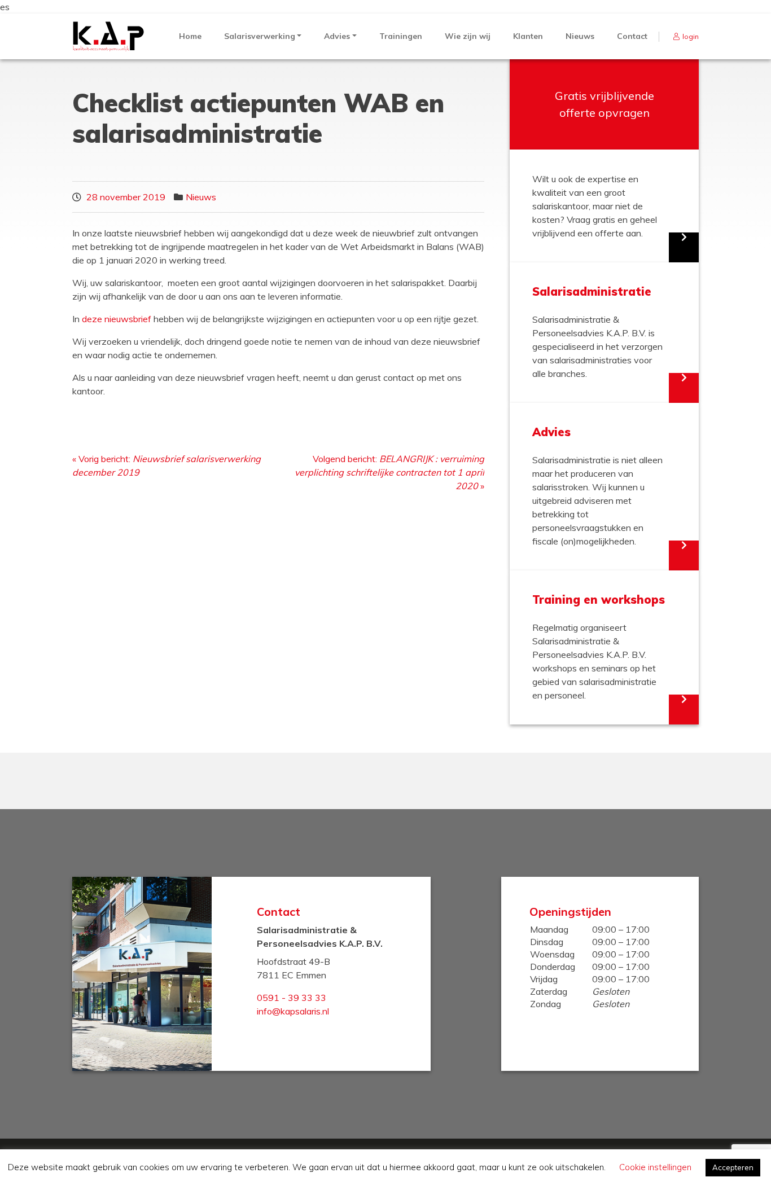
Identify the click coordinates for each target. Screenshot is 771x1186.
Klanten (528, 36)
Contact (632, 36)
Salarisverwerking (259, 36)
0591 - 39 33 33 (291, 997)
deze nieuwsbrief (116, 318)
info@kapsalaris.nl (293, 1011)
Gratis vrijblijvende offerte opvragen (604, 104)
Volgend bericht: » (389, 472)
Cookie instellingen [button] (655, 1167)
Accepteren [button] (733, 1167)
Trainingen (400, 36)
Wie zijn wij (467, 36)
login (690, 36)
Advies (337, 36)
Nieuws (580, 36)
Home (190, 36)
